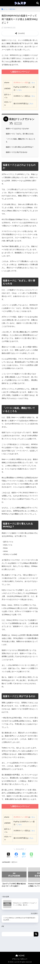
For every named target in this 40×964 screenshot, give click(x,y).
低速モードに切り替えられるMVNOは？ (20, 147)
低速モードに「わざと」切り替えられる (20, 134)
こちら (32, 82)
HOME (21, 955)
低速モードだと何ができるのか (16, 152)
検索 (36, 934)
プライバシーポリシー (19, 959)
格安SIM (14, 862)
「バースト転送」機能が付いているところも (20, 140)
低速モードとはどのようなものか (17, 128)
